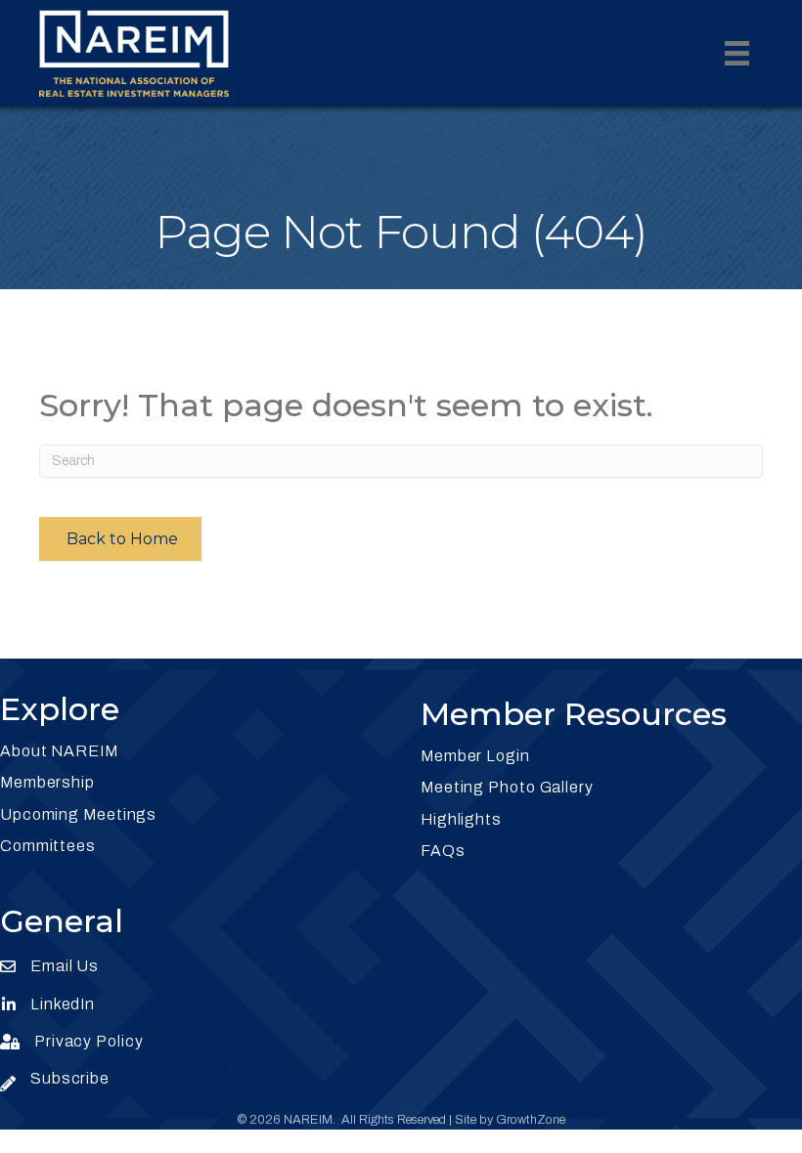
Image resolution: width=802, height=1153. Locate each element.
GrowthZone (530, 1120)
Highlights (461, 819)
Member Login (475, 755)
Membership (47, 782)
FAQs (443, 850)
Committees (48, 845)
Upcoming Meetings (78, 814)
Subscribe (70, 1078)
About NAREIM (59, 751)
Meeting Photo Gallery (507, 787)
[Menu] (737, 53)
